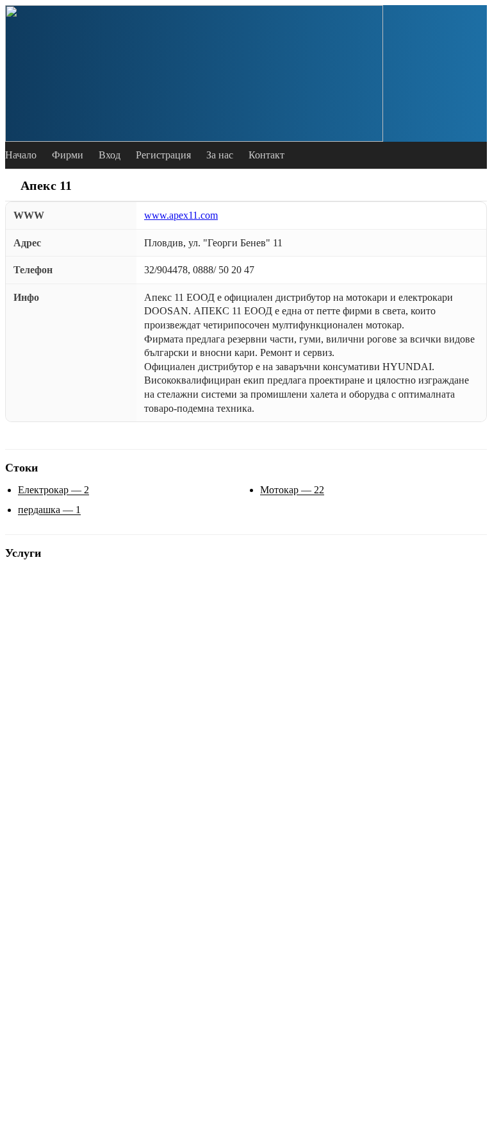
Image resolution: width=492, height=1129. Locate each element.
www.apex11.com (181, 215)
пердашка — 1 (49, 509)
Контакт (266, 154)
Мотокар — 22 (292, 489)
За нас (219, 154)
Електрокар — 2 (53, 489)
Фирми (67, 154)
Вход (109, 154)
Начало (21, 154)
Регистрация (163, 154)
